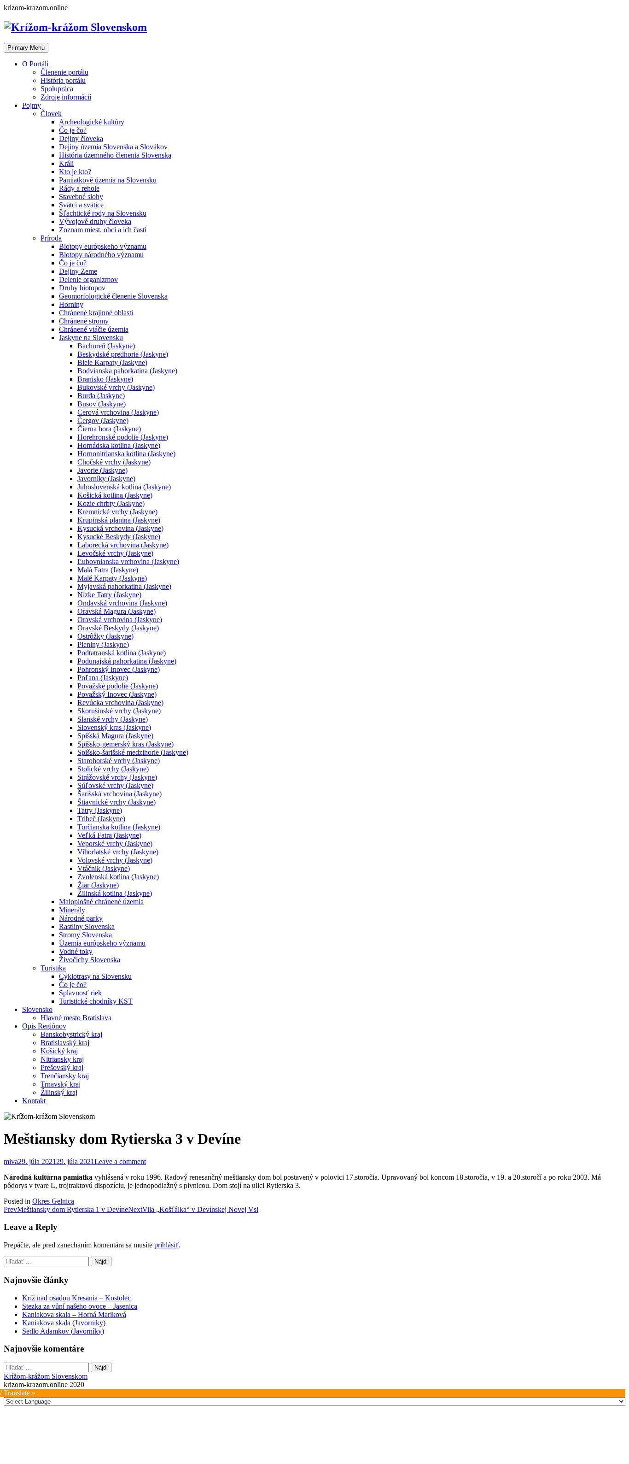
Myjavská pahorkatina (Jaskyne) (124, 586)
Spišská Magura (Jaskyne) (115, 736)
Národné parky (81, 918)
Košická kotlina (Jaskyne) (114, 495)
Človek (51, 114)
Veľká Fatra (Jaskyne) (109, 835)
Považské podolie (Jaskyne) (117, 686)
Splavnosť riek (80, 993)
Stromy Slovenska (85, 935)
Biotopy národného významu (101, 255)
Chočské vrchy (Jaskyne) (114, 462)
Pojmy (31, 105)
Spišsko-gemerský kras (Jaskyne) (125, 744)
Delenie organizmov (88, 279)
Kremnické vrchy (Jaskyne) (117, 512)
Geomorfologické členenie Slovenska (113, 296)
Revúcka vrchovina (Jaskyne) (120, 702)
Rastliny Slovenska (87, 926)
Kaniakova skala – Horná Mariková (74, 1314)
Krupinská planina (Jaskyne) (118, 520)
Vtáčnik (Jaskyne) (103, 868)
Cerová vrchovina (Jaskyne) (118, 412)
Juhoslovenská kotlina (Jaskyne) (124, 487)
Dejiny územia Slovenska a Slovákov (113, 147)
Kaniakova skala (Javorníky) (63, 1323)
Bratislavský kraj (65, 1043)
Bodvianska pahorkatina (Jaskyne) (127, 371)
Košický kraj (59, 1051)
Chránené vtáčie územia (93, 329)
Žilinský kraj (59, 1092)
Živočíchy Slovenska (89, 960)
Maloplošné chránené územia (101, 901)
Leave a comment (120, 1161)
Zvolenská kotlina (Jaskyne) (118, 877)
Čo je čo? (73, 130)
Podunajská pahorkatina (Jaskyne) (126, 661)
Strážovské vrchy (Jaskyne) (117, 777)
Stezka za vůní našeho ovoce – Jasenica (79, 1306)
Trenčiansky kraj (65, 1076)
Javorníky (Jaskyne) (106, 478)
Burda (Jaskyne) (101, 396)
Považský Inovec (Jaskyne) (117, 694)
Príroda (51, 238)
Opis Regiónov (44, 1026)
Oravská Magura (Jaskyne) (116, 611)
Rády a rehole (79, 188)
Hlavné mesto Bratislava (76, 1018)
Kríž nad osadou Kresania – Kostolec (76, 1298)
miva (11, 1161)
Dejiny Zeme (78, 271)
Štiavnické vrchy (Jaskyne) (116, 802)
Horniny (71, 304)
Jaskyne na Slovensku (91, 337)
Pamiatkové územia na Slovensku (108, 180)
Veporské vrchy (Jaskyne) (114, 843)
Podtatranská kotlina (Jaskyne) (121, 653)
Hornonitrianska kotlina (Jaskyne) (126, 454)
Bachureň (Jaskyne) (106, 346)
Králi (66, 163)
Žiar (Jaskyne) (98, 885)
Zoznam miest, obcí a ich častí (102, 230)
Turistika (53, 968)
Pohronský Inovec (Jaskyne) (118, 669)
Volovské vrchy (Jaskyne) (114, 860)
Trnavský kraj (61, 1084)
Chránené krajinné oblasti (96, 313)
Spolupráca (57, 89)
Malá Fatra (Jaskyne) (107, 570)
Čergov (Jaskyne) (102, 420)
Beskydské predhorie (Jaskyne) (122, 354)
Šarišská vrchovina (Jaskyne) (119, 794)
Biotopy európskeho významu (102, 246)
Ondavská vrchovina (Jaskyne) (122, 603)
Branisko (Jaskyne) (105, 379)
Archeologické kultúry (91, 122)
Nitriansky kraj (62, 1059)
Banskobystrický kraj (71, 1034)
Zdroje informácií (66, 97)
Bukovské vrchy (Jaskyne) (116, 387)
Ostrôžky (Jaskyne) (105, 636)
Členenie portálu (64, 72)
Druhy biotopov (82, 288)
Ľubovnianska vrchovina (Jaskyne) (128, 561)
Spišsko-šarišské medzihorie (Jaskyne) (132, 752)
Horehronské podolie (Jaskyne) (122, 437)
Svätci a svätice (81, 205)
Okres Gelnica (53, 1201)
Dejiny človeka (81, 138)
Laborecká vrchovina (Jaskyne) (123, 545)
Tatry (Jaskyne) (99, 810)
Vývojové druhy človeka (95, 221)
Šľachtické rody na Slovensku (102, 213)
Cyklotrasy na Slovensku (95, 976)
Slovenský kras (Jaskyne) (114, 727)
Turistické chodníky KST (96, 1001)
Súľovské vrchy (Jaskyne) (115, 785)
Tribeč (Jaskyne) (101, 819)
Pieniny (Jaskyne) (103, 644)
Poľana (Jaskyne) (102, 678)
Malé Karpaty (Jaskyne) (112, 578)
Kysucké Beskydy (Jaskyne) (118, 537)
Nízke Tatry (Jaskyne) (109, 595)
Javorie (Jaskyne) (102, 470)
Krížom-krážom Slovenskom (45, 1376)
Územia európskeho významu (102, 943)
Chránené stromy (84, 321)
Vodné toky (76, 951)
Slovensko (37, 1009)
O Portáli (35, 64)
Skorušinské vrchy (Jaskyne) (119, 711)
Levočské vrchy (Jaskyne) (115, 553)
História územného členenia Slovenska (115, 155)
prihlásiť (166, 1245)
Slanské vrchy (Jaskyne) (112, 719)
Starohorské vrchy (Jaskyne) (118, 760)
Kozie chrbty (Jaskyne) (111, 503)
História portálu (63, 80)
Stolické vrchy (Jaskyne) (113, 769)
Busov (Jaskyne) (101, 404)
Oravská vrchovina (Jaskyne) (119, 619)
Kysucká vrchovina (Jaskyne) (120, 528)
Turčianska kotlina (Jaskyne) (118, 827)
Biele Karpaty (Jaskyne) (112, 362)
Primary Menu (26, 47)
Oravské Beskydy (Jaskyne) (118, 628)
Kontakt (34, 1101)
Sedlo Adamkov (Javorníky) (63, 1331)
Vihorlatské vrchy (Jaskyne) (117, 852)
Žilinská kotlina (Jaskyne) (114, 893)
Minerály (72, 910)
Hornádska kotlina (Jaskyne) (118, 445)
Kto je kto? (75, 172)
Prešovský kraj (62, 1067)
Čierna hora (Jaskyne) (109, 429)
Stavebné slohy (81, 196)
